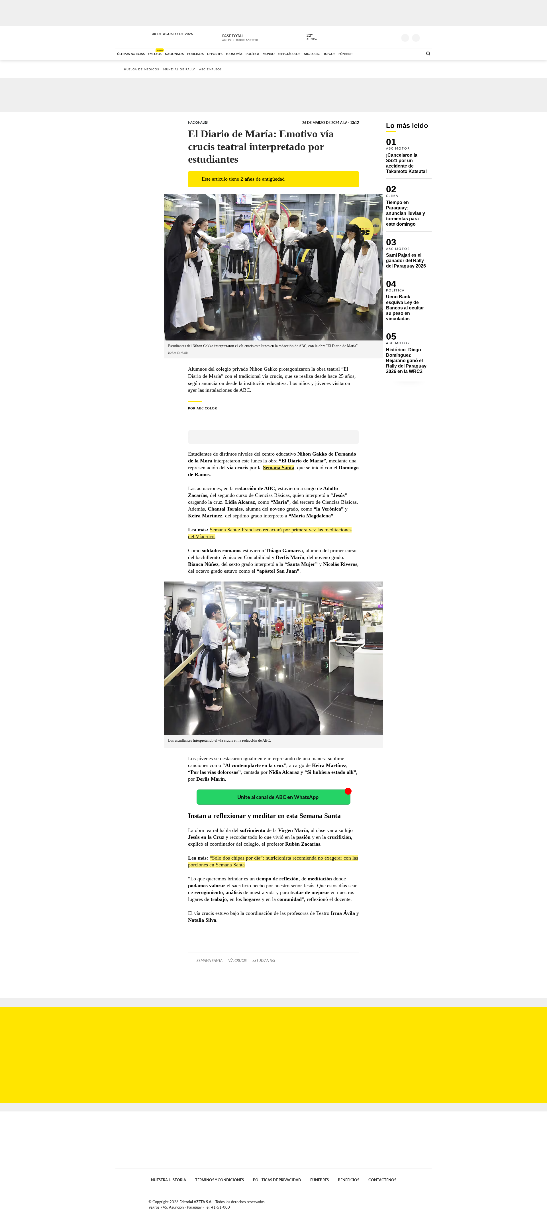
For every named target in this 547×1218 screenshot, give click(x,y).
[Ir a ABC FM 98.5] (411, 53)
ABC (133, 37)
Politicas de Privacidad (277, 1180)
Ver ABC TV (251, 37)
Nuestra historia (168, 1180)
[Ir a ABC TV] (372, 53)
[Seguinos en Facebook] (367, 36)
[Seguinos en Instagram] (393, 36)
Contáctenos (382, 1180)
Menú (426, 37)
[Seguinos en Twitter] (376, 36)
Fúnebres (319, 1180)
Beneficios (348, 1180)
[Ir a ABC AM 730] (388, 53)
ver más (308, 37)
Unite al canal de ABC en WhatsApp (278, 797)
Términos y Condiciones (219, 1180)
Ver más (409, 158)
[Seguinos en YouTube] (384, 36)
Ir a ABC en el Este (167, 39)
